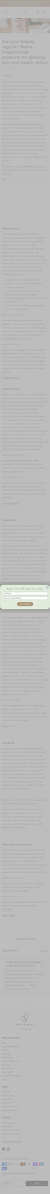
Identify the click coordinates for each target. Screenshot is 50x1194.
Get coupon (25, 604)
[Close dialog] (47, 587)
